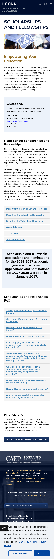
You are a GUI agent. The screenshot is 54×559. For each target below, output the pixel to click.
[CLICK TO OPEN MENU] (51, 4)
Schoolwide (12, 233)
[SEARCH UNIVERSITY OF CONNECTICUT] (40, 4)
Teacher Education (15, 239)
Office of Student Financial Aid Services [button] (26, 439)
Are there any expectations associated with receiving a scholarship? (25, 396)
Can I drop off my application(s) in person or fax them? (26, 320)
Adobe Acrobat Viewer (37, 495)
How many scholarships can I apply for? (25, 336)
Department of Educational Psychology (25, 221)
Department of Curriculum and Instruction (26, 208)
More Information (20, 553)
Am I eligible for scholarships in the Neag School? (26, 311)
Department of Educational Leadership (25, 215)
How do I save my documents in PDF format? (24, 329)
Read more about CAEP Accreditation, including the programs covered (26, 479)
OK (40, 553)
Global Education (14, 227)
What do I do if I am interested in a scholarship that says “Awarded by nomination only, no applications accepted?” (23, 370)
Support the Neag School (19, 505)
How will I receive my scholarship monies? (27, 389)
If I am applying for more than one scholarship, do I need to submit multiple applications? (26, 345)
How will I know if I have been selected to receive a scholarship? (26, 381)
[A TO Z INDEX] (45, 4)
